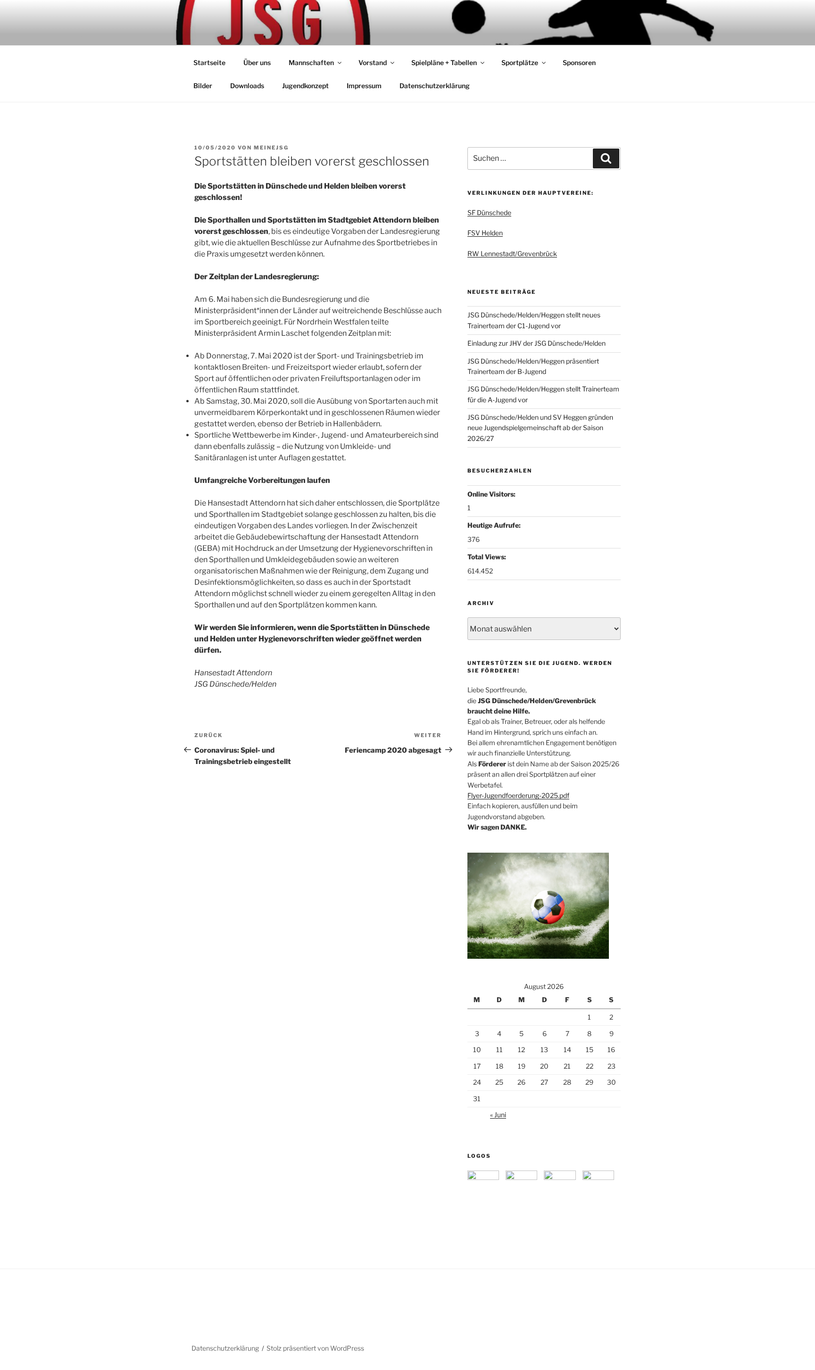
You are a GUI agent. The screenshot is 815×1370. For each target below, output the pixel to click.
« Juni (498, 1115)
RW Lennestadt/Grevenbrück (512, 253)
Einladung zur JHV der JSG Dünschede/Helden (536, 343)
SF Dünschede (489, 212)
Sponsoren (579, 62)
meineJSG (271, 147)
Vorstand (372, 62)
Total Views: (487, 557)
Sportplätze (519, 62)
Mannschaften (311, 62)
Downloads (247, 86)
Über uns (257, 62)
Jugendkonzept (305, 86)
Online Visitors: (492, 494)
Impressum (364, 86)
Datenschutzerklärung (434, 86)
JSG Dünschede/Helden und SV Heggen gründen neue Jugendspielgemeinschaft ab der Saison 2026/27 (540, 427)
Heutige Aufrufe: (494, 525)
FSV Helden (485, 233)
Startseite (209, 62)
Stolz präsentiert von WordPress (315, 1348)
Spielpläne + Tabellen (444, 62)
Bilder (202, 86)
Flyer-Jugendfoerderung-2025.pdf (518, 795)
